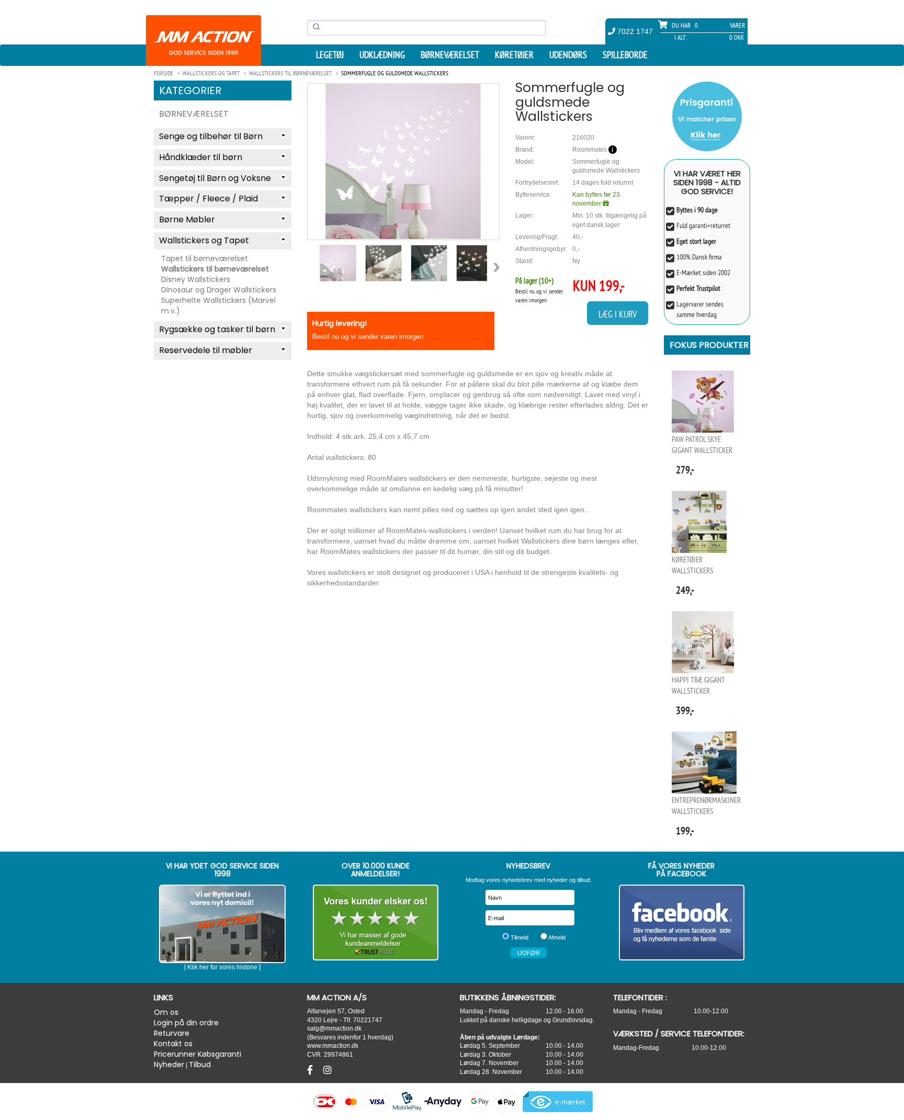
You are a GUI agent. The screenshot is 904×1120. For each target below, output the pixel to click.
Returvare (171, 1033)
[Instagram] (327, 1070)
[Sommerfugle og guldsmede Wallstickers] (403, 161)
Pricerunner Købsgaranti (197, 1054)
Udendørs (568, 55)
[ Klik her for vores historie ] (222, 967)
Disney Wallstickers (195, 279)
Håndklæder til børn (200, 157)
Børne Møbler (187, 219)
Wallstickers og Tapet (204, 240)
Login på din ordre (186, 1022)
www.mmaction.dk (332, 1045)
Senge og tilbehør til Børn (211, 136)
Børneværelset (450, 55)
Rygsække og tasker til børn (217, 329)
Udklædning (382, 55)
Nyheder (169, 1064)
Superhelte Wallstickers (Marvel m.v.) (218, 305)
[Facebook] (311, 1070)
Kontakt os (173, 1043)
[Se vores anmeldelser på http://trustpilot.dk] (375, 922)
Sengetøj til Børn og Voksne (215, 178)
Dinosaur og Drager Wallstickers (218, 290)
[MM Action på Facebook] (681, 922)
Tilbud (200, 1064)
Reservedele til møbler (205, 350)
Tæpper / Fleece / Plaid (208, 199)
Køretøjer (514, 55)
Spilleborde (625, 55)
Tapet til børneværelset (204, 258)
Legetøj (330, 55)
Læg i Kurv (617, 314)
